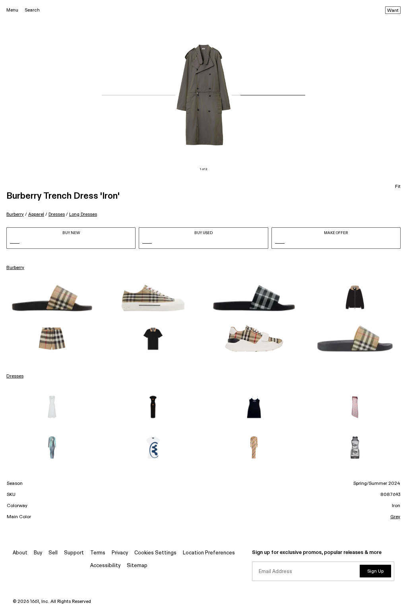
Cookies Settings (155, 553)
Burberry (15, 214)
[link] (52, 298)
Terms (97, 553)
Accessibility (105, 565)
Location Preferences (209, 553)
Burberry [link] (15, 267)
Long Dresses (83, 214)
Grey (395, 517)
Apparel (36, 214)
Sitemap (137, 565)
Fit (398, 186)
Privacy (120, 553)
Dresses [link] (14, 376)
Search (32, 10)
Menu (12, 10)
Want (393, 10)
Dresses (56, 214)
